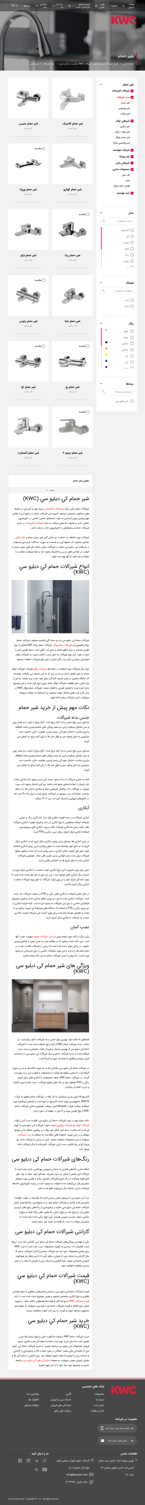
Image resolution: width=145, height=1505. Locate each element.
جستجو (27, 5)
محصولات (99, 1394)
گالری (68, 1394)
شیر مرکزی (125, 126)
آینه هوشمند (123, 193)
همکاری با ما (33, 1394)
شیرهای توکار (123, 121)
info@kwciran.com (77, 1475)
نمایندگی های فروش (61, 1405)
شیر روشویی (124, 108)
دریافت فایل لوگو (62, 1411)
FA (13, 6)
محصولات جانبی (121, 169)
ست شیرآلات (48, 63)
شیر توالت (125, 114)
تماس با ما (99, 1405)
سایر (128, 180)
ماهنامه (114, 5)
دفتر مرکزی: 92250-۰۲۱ (76, 1482)
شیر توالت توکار (122, 132)
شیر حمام (125, 103)
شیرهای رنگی (123, 163)
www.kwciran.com (16, 1499)
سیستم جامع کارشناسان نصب (83, 6)
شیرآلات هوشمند (121, 150)
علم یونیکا (124, 156)
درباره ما (100, 1400)
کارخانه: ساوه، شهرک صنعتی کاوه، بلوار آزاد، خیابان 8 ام (72, 1464)
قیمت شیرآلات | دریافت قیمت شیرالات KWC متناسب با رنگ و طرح (88, 63)
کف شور (126, 175)
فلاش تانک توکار (122, 186)
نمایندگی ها (59, 6)
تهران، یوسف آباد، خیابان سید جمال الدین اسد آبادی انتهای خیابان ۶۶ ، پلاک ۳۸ (116, 1468)
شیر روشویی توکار (121, 143)
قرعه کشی (102, 6)
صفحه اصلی (128, 63)
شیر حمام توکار (123, 137)
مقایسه (38, 148)
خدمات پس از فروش (61, 1400)
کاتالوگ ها (34, 1400)
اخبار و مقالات (97, 1411)
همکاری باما (43, 6)
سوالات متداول (131, 6)
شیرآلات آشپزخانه (121, 91)
